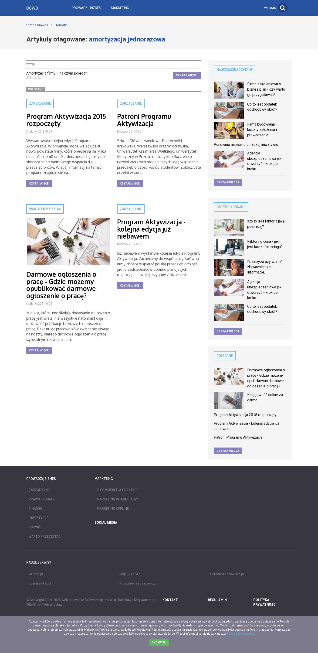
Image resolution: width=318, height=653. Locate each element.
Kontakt (170, 600)
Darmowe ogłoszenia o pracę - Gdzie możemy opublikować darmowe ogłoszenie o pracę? (61, 285)
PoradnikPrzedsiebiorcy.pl (138, 583)
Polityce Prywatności (240, 633)
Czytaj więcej (187, 75)
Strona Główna (37, 25)
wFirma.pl (36, 574)
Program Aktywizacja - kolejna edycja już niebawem (151, 229)
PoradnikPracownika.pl (227, 574)
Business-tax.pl (40, 583)
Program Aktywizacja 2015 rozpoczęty (66, 120)
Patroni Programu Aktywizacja (144, 120)
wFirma (270, 8)
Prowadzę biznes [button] (87, 8)
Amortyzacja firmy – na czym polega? (56, 73)
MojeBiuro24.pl (130, 574)
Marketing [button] (120, 8)
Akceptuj (159, 642)
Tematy (61, 25)
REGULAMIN (217, 600)
